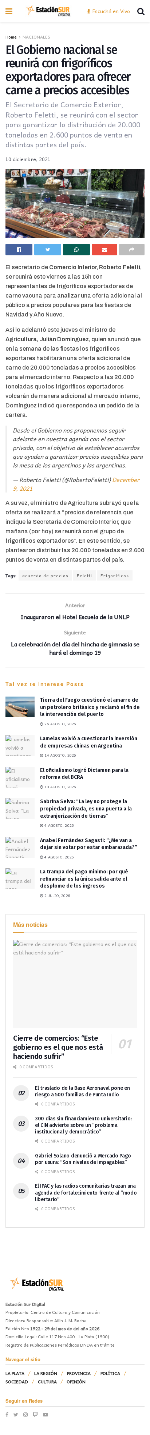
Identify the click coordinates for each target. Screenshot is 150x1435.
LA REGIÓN (45, 1373)
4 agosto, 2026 (58, 825)
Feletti (84, 575)
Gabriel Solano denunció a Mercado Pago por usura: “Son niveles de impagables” (83, 1159)
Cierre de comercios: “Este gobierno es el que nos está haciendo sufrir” (58, 1047)
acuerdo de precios (45, 575)
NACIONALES (36, 36)
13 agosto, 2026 (59, 787)
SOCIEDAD (16, 1381)
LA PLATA (14, 1373)
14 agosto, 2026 (59, 755)
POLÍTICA (110, 1373)
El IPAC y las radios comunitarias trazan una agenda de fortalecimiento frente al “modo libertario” (86, 1192)
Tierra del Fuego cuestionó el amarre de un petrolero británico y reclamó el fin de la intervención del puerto (90, 707)
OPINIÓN (76, 1381)
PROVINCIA (79, 1373)
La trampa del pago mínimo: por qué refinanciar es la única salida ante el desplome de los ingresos (84, 879)
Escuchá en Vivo (110, 11)
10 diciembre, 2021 (28, 159)
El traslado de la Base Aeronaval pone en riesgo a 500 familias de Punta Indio (82, 1091)
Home (11, 36)
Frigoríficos (114, 575)
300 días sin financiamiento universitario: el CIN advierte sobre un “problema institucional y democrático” (83, 1125)
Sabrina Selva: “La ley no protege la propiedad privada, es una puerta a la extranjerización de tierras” (86, 808)
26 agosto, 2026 (59, 724)
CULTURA (47, 1381)
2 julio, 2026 (56, 895)
